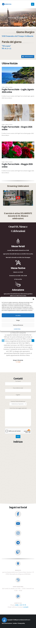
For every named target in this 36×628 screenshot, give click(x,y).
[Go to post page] (18, 75)
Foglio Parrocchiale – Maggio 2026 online (17, 165)
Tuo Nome (18, 381)
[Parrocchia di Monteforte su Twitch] (18, 552)
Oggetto (18, 395)
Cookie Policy (17, 329)
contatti (25, 607)
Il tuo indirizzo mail (18, 388)
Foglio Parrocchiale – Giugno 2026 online (17, 128)
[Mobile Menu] (32, 4)
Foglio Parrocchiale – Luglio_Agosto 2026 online (18, 90)
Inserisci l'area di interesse (18, 401)
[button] (33, 299)
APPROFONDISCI (28, 56)
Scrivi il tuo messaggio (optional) (18, 408)
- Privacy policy (21, 623)
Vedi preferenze (18, 325)
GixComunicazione (7, 623)
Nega (18, 320)
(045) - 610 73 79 (20, 605)
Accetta (18, 315)
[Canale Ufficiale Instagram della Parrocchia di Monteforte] (18, 533)
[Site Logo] (6, 4)
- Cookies (14, 623)
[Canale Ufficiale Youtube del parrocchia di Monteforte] (18, 524)
